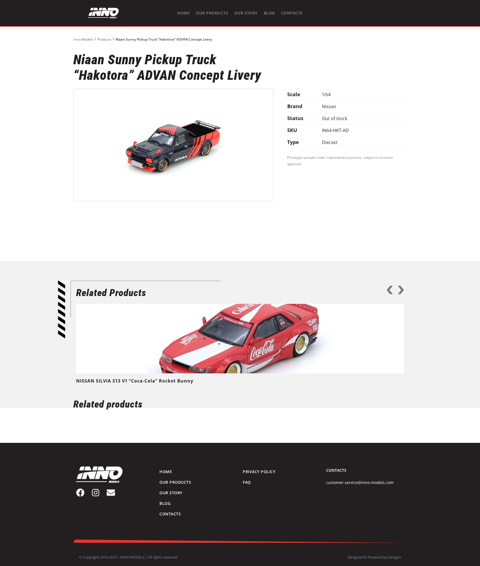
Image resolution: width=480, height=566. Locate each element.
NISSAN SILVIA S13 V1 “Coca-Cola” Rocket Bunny (134, 381)
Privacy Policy (259, 471)
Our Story (246, 13)
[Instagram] (95, 492)
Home (183, 13)
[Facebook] (80, 492)
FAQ (247, 482)
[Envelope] (111, 492)
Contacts (292, 13)
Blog (269, 13)
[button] (390, 290)
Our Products (212, 13)
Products (104, 39)
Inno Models (83, 39)
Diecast (330, 142)
